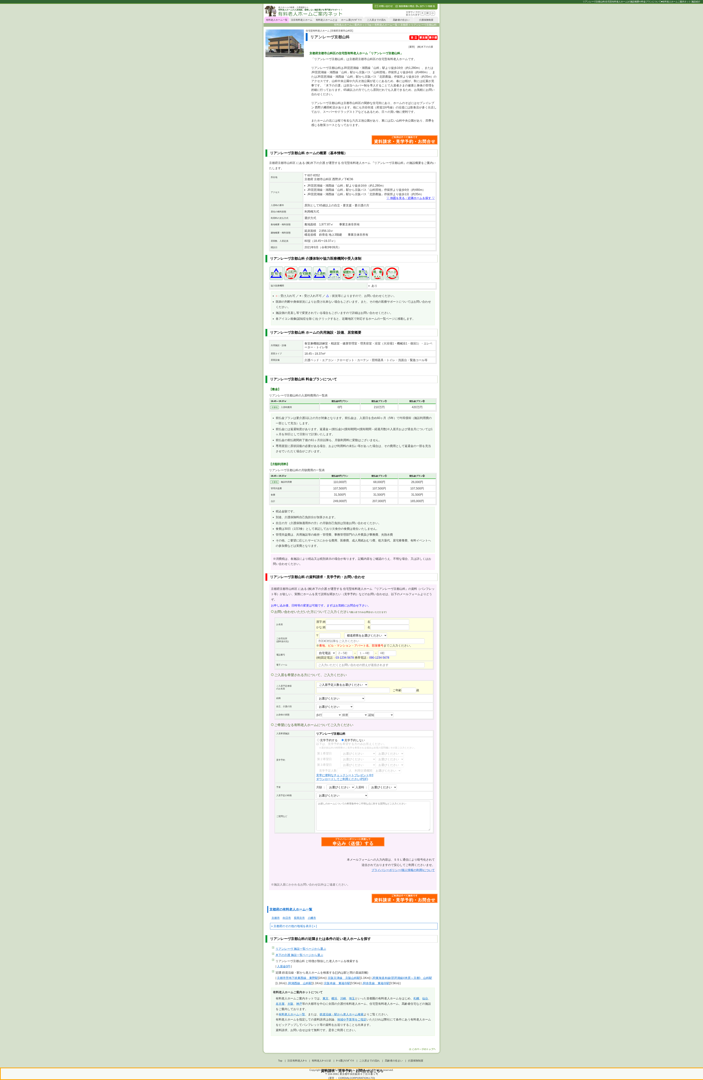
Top (280, 1060)
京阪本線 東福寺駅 (337, 983)
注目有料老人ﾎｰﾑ (297, 1060)
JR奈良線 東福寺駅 (375, 983)
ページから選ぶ (301, 948)
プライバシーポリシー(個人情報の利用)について (403, 870)
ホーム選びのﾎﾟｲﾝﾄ (351, 19)
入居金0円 (283, 966)
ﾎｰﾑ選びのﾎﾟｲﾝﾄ (345, 1060)
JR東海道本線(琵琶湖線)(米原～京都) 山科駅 (402, 977)
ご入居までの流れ (376, 19)
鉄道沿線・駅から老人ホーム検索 (342, 1014)
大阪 (290, 1003)
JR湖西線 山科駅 (300, 983)
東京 (325, 998)
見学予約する (329, 740)
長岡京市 (299, 917)
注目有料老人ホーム (301, 19)
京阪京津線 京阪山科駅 (344, 977)
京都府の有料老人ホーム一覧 (290, 909)
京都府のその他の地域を (290, 926)
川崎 (343, 998)
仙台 (425, 998)
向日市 (287, 917)
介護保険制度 (426, 19)
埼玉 (352, 998)
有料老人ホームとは (326, 19)
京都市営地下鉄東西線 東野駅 (297, 977)
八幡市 (312, 917)
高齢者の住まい (401, 19)
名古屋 (280, 1003)
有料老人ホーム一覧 (276, 19)
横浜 (334, 998)
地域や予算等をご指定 (352, 1019)
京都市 (275, 917)
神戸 (299, 1003)
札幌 (416, 998)
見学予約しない (354, 740)
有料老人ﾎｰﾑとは (321, 1060)
